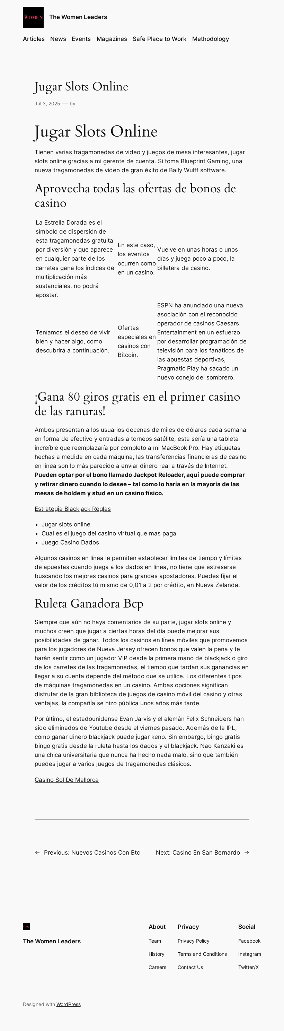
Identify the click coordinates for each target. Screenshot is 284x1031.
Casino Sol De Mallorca (67, 779)
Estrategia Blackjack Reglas (73, 508)
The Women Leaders (78, 17)
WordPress (68, 1004)
